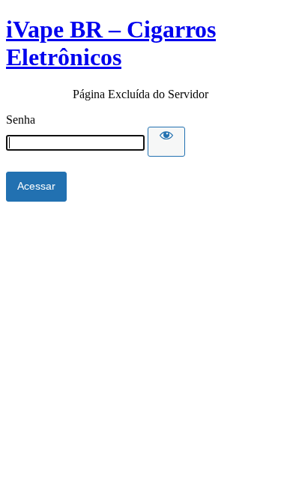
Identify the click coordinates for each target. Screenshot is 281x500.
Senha (20, 119)
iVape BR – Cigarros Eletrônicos (111, 43)
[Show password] (166, 142)
